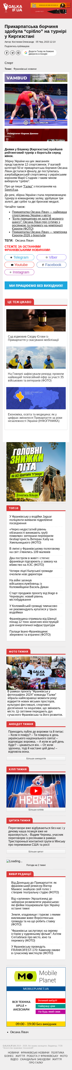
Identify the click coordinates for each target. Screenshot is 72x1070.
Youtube (20, 265)
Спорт (9, 63)
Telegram (20, 257)
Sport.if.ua (11, 189)
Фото (64, 1055)
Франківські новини (25, 68)
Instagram (20, 272)
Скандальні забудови (35, 1059)
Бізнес (9, 1055)
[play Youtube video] (36, 791)
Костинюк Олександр (23, 42)
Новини (13, 1052)
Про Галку (36, 1062)
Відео (14, 1059)
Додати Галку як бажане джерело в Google (41, 52)
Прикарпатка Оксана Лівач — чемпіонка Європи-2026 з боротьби (39, 233)
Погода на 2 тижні (36, 865)
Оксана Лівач (24, 240)
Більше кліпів (36, 809)
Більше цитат (36, 851)
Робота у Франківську (42, 1055)
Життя (20, 1055)
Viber (52, 257)
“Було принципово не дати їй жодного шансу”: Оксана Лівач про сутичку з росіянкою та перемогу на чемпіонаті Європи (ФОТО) (38, 223)
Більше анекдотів (36, 758)
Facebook (52, 265)
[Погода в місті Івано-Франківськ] (36, 861)
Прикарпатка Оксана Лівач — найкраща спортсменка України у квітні (39, 213)
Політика (57, 1052)
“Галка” (28, 186)
